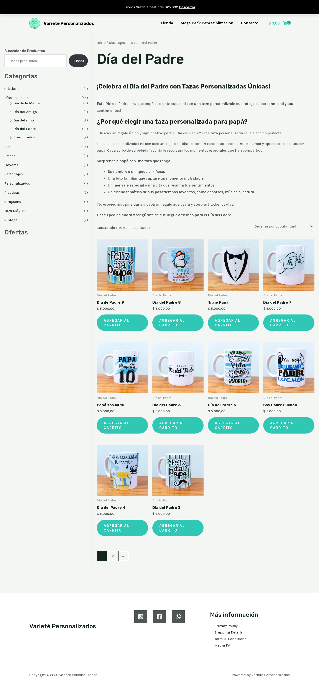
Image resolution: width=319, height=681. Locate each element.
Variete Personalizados (69, 23)
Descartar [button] (187, 7)
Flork (8, 146)
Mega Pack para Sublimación (207, 23)
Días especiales (17, 97)
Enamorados (24, 137)
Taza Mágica (15, 210)
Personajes (13, 174)
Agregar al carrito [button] (116, 322)
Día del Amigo (25, 112)
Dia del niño (23, 120)
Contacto (249, 23)
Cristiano (12, 88)
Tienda (166, 23)
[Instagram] (140, 616)
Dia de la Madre (26, 103)
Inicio (101, 43)
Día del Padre (24, 128)
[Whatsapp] (178, 616)
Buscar (78, 61)
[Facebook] (159, 616)
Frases (9, 156)
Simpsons (12, 201)
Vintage (11, 220)
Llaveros (11, 165)
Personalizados (17, 183)
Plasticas (12, 192)
